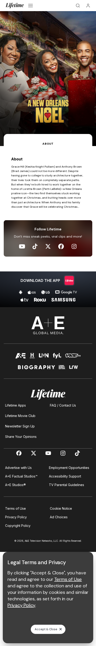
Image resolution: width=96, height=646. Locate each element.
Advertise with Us (18, 468)
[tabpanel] (48, 226)
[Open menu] (30, 5)
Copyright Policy (18, 526)
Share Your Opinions (21, 437)
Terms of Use (15, 508)
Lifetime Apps (15, 405)
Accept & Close (46, 629)
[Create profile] (88, 5)
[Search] (77, 5)
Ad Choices (59, 517)
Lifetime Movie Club (20, 416)
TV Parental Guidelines (66, 485)
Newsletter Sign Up (20, 426)
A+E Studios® (15, 485)
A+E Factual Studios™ (21, 476)
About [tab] (48, 144)
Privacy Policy (16, 517)
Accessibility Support (65, 476)
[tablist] (48, 140)
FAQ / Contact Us (63, 405)
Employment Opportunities (69, 468)
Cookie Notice (61, 508)
